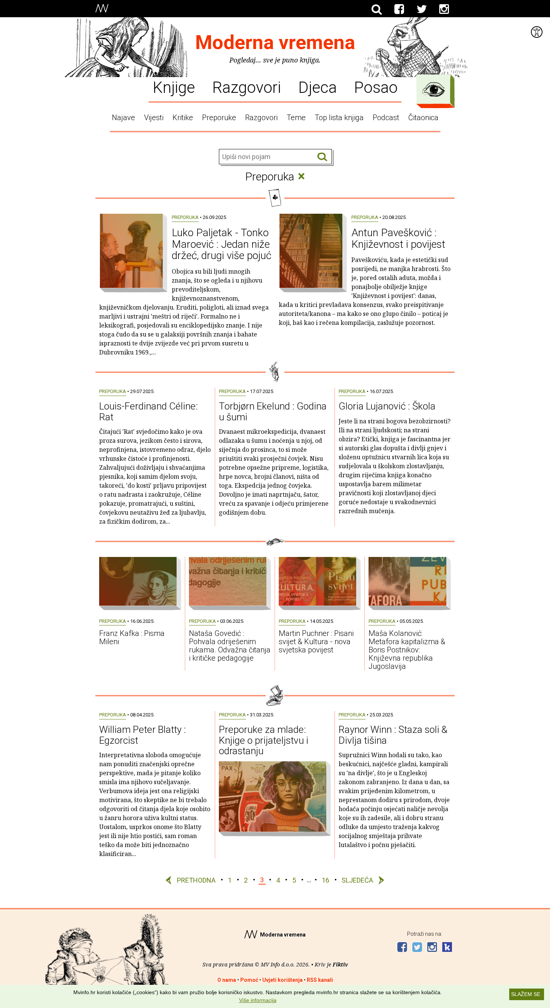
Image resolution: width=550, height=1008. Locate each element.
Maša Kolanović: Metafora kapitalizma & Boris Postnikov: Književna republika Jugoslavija (407, 650)
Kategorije (433, 89)
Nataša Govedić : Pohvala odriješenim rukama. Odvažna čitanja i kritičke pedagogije (230, 646)
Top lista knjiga (339, 117)
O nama (226, 980)
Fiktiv (340, 964)
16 (325, 880)
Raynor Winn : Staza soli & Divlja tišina (393, 735)
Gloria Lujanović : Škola (387, 406)
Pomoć (249, 980)
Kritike (182, 117)
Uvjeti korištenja (282, 980)
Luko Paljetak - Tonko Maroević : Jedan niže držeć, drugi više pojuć (221, 244)
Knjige (174, 86)
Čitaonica (423, 117)
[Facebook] (399, 9)
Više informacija (257, 1000)
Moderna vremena (275, 42)
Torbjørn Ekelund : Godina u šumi (273, 412)
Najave (123, 117)
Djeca (317, 86)
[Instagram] (444, 9)
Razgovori (246, 86)
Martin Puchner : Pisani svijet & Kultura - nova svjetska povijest (316, 641)
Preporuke (219, 117)
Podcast (386, 117)
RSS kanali (320, 980)
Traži (322, 157)
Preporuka (185, 217)
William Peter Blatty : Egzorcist (142, 735)
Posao (376, 86)
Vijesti (154, 117)
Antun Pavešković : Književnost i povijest (398, 238)
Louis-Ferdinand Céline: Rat (148, 412)
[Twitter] (422, 9)
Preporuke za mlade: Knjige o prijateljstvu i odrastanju (263, 740)
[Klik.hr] (447, 947)
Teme (296, 117)
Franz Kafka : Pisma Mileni (132, 637)
